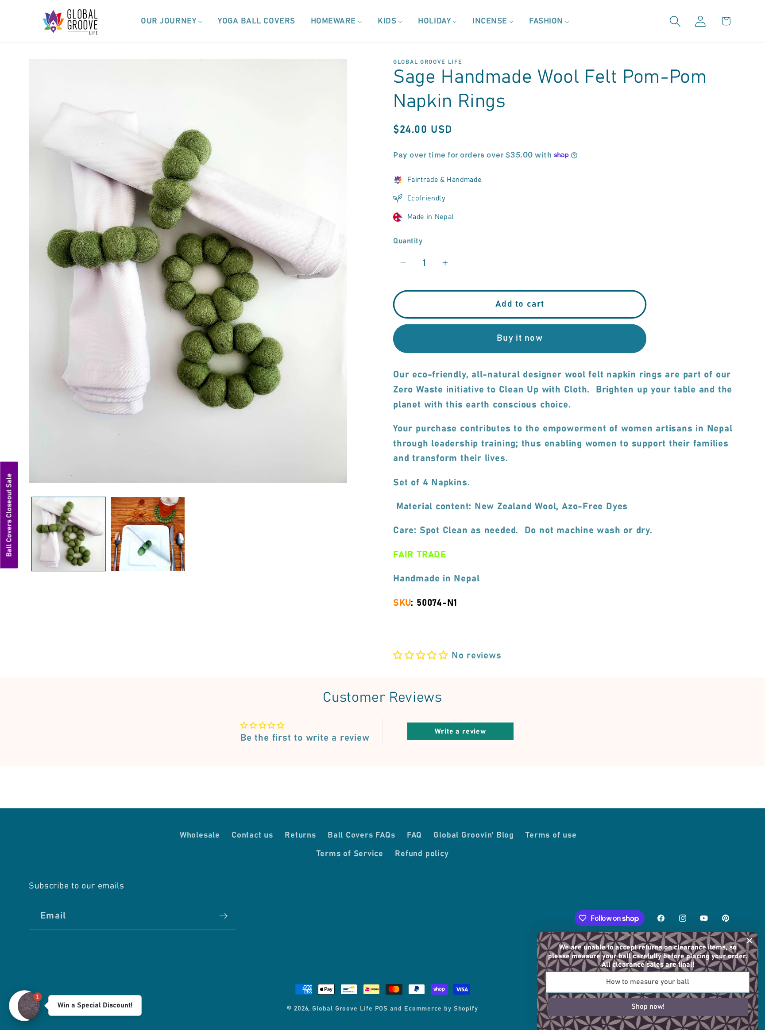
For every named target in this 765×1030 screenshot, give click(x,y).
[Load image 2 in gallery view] (148, 534)
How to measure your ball (647, 981)
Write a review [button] (460, 731)
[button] (675, 21)
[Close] (749, 940)
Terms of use (550, 835)
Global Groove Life (342, 1009)
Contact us (252, 835)
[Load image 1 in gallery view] (68, 534)
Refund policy (421, 854)
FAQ (414, 835)
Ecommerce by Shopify (441, 1009)
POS (381, 1009)
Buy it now (520, 338)
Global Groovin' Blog (473, 835)
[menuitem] (171, 21)
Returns (300, 835)
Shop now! (648, 1006)
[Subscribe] (223, 916)
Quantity (407, 240)
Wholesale (200, 835)
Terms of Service (350, 854)
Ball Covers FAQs (361, 835)
